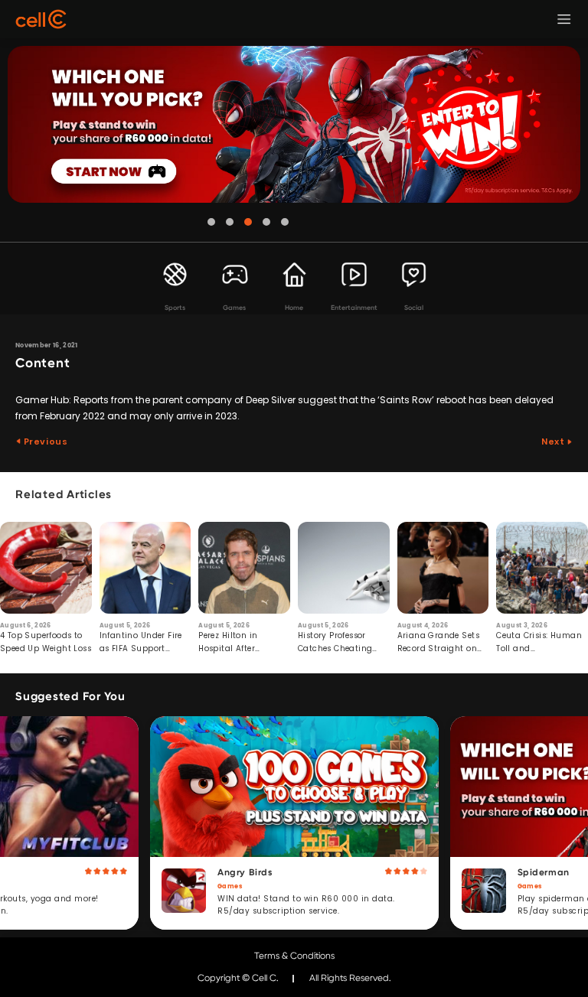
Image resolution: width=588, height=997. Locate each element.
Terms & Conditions (294, 955)
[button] (211, 222)
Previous (44, 441)
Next (554, 441)
